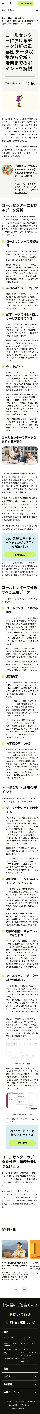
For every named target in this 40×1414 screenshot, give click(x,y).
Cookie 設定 (13, 1405)
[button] (18, 1332)
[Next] (24, 1289)
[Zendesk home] (7, 3)
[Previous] (15, 1289)
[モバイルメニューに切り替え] (36, 3)
